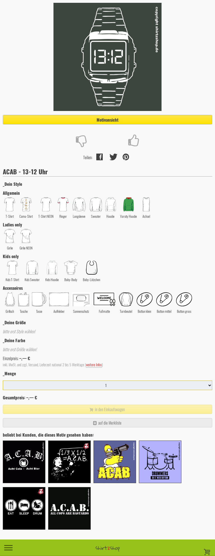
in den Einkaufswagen (109, 409)
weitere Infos (94, 364)
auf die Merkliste (109, 423)
